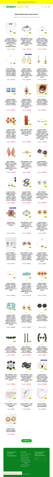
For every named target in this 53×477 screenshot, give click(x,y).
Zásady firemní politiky (25, 460)
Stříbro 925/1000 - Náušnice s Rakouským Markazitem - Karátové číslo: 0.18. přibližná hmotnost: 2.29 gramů (42, 318)
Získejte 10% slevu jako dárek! (11, 473)
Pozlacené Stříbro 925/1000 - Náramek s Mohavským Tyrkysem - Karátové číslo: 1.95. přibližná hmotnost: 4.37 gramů (11, 287)
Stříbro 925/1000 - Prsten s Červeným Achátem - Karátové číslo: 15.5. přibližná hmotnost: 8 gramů (26, 132)
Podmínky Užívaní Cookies (26, 463)
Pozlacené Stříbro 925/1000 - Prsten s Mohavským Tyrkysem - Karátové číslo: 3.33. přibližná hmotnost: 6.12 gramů (42, 287)
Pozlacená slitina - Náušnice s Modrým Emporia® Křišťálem (11, 430)
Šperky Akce (28, 474)
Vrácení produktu (24, 466)
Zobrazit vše (26, 440)
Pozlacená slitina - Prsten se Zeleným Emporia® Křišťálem (26, 405)
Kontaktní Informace (25, 464)
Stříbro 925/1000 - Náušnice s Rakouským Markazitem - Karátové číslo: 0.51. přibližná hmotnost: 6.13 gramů (42, 349)
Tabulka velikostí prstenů (26, 454)
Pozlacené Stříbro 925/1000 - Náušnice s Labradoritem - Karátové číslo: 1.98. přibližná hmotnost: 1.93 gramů (11, 102)
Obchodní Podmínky (25, 459)
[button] (4, 6)
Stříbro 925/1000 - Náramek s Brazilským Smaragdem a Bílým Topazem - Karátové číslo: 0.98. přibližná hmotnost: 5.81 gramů (11, 72)
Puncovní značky (24, 455)
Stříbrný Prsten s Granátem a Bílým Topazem (10, 224)
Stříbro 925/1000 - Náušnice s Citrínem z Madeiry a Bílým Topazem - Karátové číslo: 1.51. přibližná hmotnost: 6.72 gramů (42, 195)
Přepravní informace (25, 457)
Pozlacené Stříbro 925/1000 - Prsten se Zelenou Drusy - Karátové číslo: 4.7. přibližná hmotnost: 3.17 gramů (11, 349)
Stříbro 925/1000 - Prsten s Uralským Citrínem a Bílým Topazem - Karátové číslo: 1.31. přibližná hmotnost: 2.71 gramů (26, 165)
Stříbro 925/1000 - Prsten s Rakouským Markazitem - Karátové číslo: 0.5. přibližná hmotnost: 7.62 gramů (11, 377)
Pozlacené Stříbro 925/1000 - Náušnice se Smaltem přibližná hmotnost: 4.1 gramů (42, 163)
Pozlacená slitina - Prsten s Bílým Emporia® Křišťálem (11, 405)
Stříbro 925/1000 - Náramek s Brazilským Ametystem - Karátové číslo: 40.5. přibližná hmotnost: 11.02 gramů (42, 102)
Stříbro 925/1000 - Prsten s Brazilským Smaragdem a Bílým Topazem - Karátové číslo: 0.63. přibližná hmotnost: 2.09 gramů (26, 42)
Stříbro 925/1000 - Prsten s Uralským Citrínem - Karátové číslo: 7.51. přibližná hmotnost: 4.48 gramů (26, 225)
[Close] (20, 473)
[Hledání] (42, 6)
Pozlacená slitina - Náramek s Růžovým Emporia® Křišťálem (42, 405)
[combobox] (34, 6)
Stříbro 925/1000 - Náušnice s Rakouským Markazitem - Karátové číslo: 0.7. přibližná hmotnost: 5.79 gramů (26, 349)
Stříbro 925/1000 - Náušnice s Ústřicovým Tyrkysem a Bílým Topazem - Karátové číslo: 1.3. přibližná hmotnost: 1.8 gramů (10, 256)
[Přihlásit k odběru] (44, 458)
